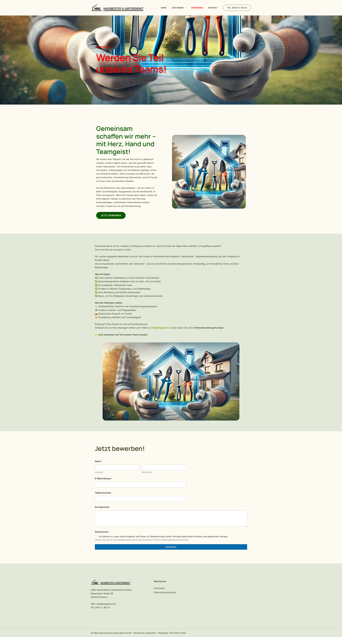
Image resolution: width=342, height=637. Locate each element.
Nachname (146, 472)
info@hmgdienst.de (106, 604)
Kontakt (212, 8)
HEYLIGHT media (178, 633)
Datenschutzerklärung (165, 592)
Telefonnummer (103, 493)
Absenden (171, 547)
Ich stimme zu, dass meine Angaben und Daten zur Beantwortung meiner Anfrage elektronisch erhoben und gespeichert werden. (163, 536)
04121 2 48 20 (102, 607)
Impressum (159, 588)
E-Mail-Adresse (103, 478)
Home (163, 8)
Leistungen (177, 8)
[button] (184, 8)
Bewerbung (197, 8)
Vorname (99, 472)
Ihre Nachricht (102, 507)
